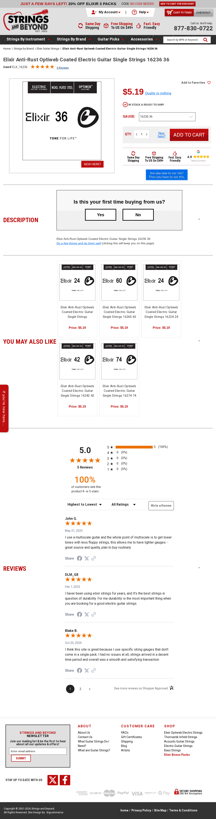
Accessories (142, 39)
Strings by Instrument (26, 39)
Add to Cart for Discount (177, 4)
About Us (84, 732)
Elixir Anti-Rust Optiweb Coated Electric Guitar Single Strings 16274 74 (119, 390)
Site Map (160, 810)
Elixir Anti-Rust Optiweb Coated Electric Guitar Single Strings (77, 312)
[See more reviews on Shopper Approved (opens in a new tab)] (93, 558)
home (124, 810)
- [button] (199, 219)
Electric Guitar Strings (178, 746)
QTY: (128, 134)
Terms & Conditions (183, 810)
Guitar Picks (108, 39)
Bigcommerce (55, 812)
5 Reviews (63, 67)
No (138, 214)
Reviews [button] (30, 568)
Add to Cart (119, 286)
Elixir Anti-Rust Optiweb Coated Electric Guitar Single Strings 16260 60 (119, 312)
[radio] (140, 447)
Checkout (203, 12)
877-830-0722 (193, 28)
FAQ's (124, 732)
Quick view (77, 282)
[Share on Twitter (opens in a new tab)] (86, 558)
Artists (125, 750)
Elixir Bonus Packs (177, 754)
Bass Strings (172, 750)
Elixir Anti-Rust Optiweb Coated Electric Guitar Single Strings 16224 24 (161, 312)
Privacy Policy (141, 810)
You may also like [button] (30, 341)
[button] (106, 12)
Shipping (127, 741)
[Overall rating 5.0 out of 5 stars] (42, 67)
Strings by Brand (71, 39)
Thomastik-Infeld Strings (180, 737)
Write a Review (161, 505)
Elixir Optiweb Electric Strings (183, 732)
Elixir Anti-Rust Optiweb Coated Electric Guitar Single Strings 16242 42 (77, 390)
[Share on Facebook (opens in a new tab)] (79, 559)
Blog (124, 746)
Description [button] (30, 219)
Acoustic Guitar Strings (179, 741)
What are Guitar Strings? (94, 750)
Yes (100, 214)
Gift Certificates (131, 737)
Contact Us (85, 737)
